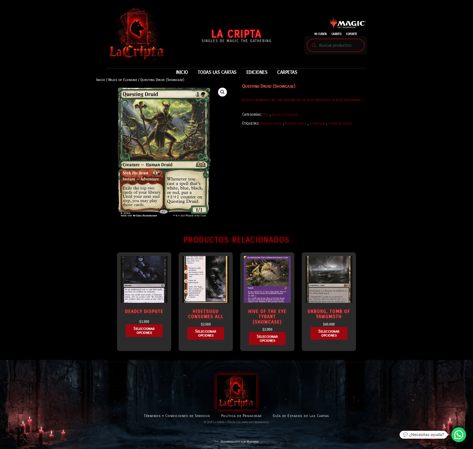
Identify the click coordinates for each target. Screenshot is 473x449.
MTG (266, 114)
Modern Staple (271, 123)
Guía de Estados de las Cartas (301, 416)
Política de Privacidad (241, 416)
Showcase (317, 123)
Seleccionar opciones (144, 330)
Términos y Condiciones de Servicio (177, 416)
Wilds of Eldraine (122, 80)
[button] (222, 92)
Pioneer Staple (295, 123)
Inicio (100, 80)
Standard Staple (340, 123)
